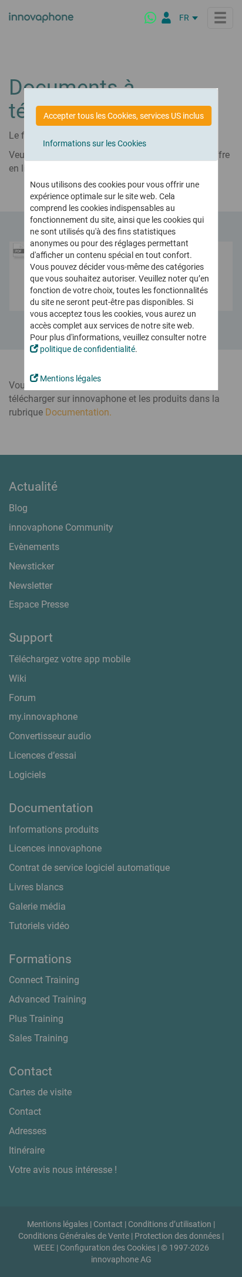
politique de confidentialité (86, 349)
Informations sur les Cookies (94, 143)
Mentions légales (69, 378)
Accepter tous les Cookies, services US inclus (123, 115)
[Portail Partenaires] (166, 18)
